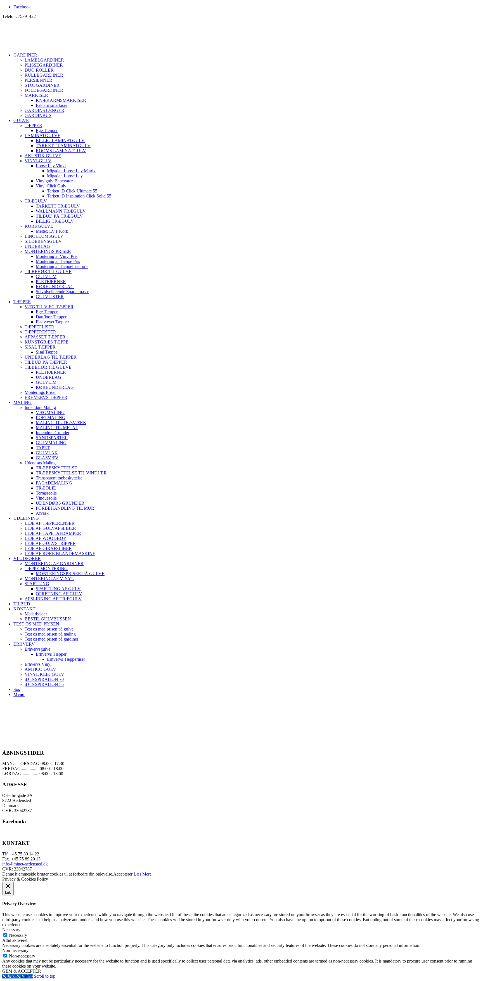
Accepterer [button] (122, 874)
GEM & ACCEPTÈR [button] (21, 971)
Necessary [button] (11, 929)
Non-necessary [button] (15, 950)
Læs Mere (142, 874)
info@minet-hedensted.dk (25, 864)
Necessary (18, 935)
